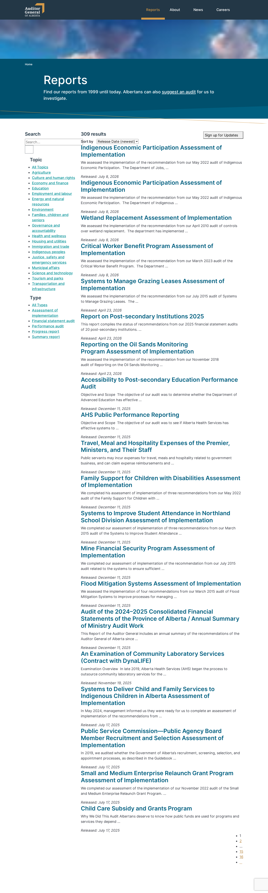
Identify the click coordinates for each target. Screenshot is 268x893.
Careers (223, 10)
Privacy (38, 887)
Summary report (46, 337)
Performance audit (48, 326)
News (198, 10)
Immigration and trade (50, 246)
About (175, 10)
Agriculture (41, 172)
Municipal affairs (46, 268)
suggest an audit (179, 91)
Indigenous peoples (48, 252)
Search (33, 134)
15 (241, 851)
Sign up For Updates (144, 881)
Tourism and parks (47, 278)
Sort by (87, 141)
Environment (43, 209)
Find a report (43, 876)
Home (28, 64)
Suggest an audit (46, 881)
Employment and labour (52, 194)
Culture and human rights (53, 178)
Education (40, 188)
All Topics (40, 167)
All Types (39, 305)
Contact (39, 871)
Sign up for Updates (222, 135)
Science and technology (52, 273)
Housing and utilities (49, 241)
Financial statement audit (53, 321)
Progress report (45, 331)
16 (241, 857)
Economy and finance (50, 183)
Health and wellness (49, 236)
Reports (153, 10)
